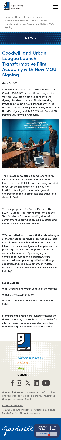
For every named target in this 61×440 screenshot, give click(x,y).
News (39, 17)
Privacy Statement (12, 405)
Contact (23, 374)
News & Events (23, 17)
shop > (22, 368)
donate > (24, 362)
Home (7, 17)
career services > (30, 357)
